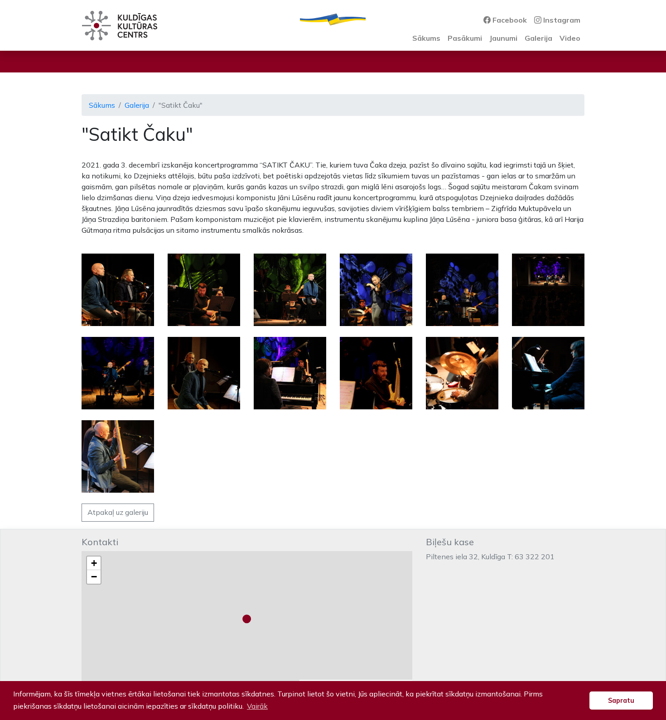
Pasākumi (465, 38)
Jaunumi (503, 38)
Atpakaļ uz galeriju (117, 512)
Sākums (426, 38)
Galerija (538, 38)
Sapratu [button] (621, 700)
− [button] (94, 576)
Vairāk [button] (257, 705)
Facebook (509, 19)
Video (570, 38)
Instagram (560, 19)
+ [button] (94, 563)
